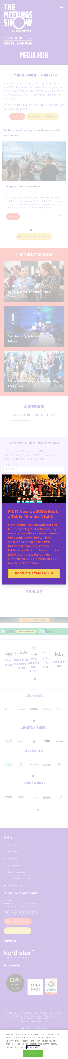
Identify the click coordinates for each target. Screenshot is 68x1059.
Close (33, 1053)
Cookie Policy (33, 1047)
